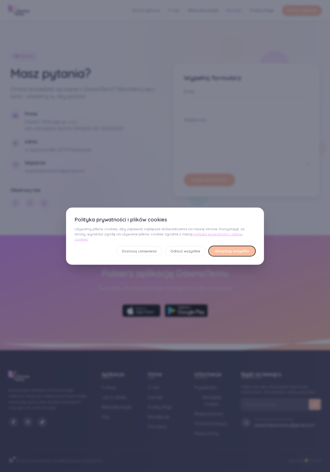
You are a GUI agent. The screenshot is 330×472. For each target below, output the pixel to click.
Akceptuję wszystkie (232, 251)
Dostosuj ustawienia (139, 251)
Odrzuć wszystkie (185, 251)
